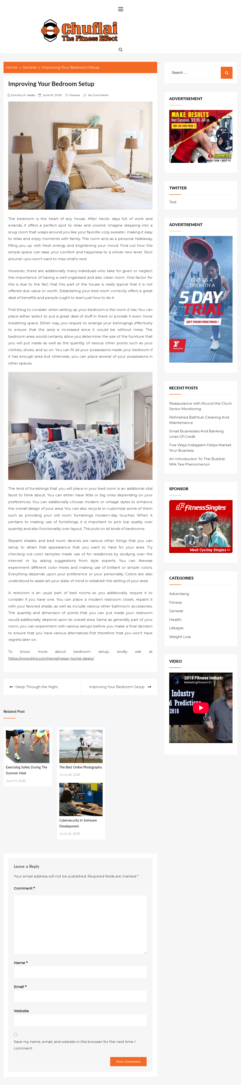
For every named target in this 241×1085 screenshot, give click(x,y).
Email (20, 986)
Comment (24, 888)
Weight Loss (180, 637)
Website (21, 1011)
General (74, 95)
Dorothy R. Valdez (23, 95)
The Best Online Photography (80, 767)
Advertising (179, 593)
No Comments (98, 95)
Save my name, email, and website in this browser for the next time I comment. (75, 1045)
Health (175, 619)
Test (173, 202)
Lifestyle (176, 628)
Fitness (175, 602)
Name (21, 962)
